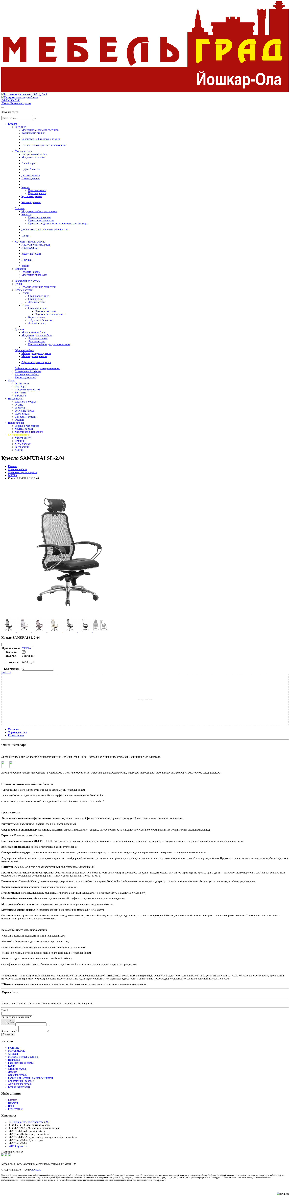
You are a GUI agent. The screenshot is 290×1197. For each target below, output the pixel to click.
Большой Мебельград (27, 425)
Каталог (12, 123)
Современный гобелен (28, 371)
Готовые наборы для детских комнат (49, 344)
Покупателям (15, 398)
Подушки (26, 259)
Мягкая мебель (23, 151)
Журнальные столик (33, 132)
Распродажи (22, 446)
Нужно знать (22, 413)
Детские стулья (36, 323)
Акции (19, 449)
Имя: (4, 1010)
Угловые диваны (31, 202)
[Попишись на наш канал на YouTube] (9, 1155)
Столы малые (36, 299)
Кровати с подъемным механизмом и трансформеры (58, 223)
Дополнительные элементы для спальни (44, 229)
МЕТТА (12, 475)
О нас (11, 380)
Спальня (20, 208)
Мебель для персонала (34, 356)
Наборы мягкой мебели (34, 154)
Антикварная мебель (27, 374)
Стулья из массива (45, 311)
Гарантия (20, 407)
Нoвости (13, 1102)
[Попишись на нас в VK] (2, 1155)
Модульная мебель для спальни (39, 211)
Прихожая (20, 268)
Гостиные (20, 126)
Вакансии (20, 395)
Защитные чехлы (31, 253)
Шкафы (25, 235)
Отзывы (19, 419)
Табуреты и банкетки (40, 320)
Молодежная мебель (33, 332)
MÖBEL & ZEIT (24, 428)
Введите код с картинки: (16, 1017)
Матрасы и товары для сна (30, 241)
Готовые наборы (30, 271)
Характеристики (17, 732)
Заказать (6, 672)
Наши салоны (16, 422)
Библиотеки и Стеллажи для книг (40, 139)
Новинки (20, 440)
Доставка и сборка (25, 401)
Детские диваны (30, 175)
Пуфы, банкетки (30, 169)
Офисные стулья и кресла (36, 362)
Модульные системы (33, 157)
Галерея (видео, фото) (27, 389)
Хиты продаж (23, 443)
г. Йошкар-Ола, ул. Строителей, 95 (28, 1122)
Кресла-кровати (37, 193)
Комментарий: (9, 1031)
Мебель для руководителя (36, 353)
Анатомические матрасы (35, 244)
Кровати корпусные (39, 217)
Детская (19, 329)
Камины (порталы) (25, 377)
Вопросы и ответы (25, 416)
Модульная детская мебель (36, 335)
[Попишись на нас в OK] (6, 1155)
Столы (25, 292)
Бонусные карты (24, 410)
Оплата (19, 404)
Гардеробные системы (27, 280)
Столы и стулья (23, 289)
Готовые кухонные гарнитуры (38, 286)
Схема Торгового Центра (16, 103)
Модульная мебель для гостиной (40, 129)
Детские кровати (37, 338)
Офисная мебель (24, 350)
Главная (12, 466)
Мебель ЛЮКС (23, 437)
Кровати (26, 214)
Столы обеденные (38, 296)
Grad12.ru (35, 1169)
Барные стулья (36, 317)
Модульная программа (34, 274)
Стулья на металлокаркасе (50, 314)
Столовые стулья (37, 308)
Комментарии (16, 735)
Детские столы (36, 302)
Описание (14, 729)
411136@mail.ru (17, 1146)
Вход (11, 1105)
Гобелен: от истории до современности (37, 368)
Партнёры (20, 386)
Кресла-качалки (37, 190)
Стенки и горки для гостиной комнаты (43, 145)
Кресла (25, 187)
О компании (22, 383)
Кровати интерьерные (41, 220)
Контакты (20, 392)
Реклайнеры (28, 163)
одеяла (25, 265)
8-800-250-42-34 (10, 100)
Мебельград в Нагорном (29, 431)
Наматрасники (29, 247)
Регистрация (15, 1108)
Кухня (18, 283)
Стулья (25, 305)
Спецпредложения (18, 434)
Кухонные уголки (31, 196)
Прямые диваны (30, 178)
